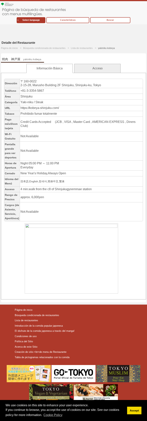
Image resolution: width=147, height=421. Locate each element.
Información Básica (50, 68)
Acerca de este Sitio (26, 346)
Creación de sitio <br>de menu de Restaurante (40, 351)
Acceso (97, 68)
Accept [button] (134, 410)
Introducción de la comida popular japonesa (39, 325)
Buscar (110, 20)
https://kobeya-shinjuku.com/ (39, 108)
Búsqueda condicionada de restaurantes (44, 48)
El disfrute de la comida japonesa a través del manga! (44, 330)
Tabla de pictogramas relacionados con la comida (42, 357)
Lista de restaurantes (82, 48)
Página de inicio (9, 48)
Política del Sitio (24, 341)
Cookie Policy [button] (52, 415)
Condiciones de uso (26, 336)
